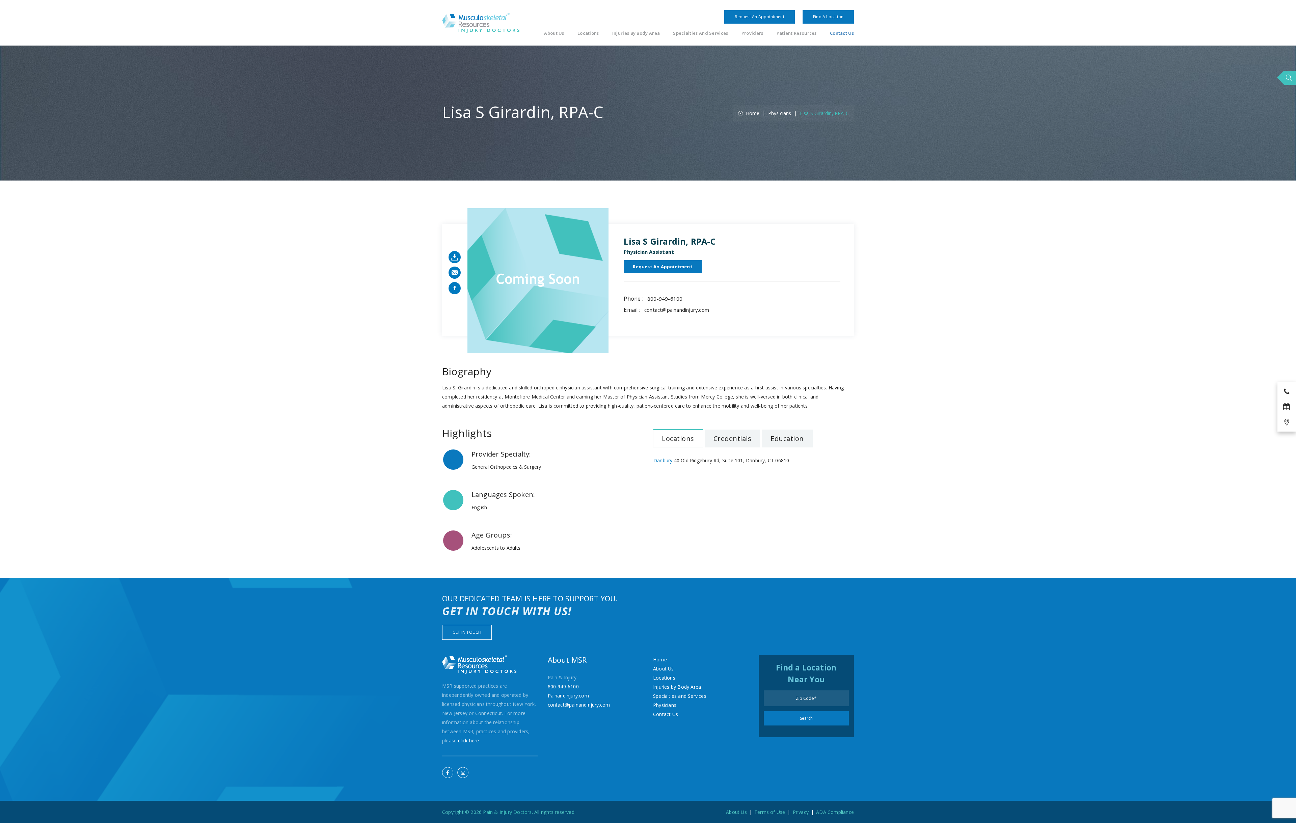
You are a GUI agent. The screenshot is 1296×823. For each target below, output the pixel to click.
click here (468, 740)
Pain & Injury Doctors (507, 812)
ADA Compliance (835, 812)
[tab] (678, 438)
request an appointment (662, 267)
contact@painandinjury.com (676, 309)
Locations (588, 33)
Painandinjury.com (568, 695)
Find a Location (828, 17)
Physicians (664, 705)
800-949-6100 (664, 298)
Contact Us (842, 33)
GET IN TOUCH (467, 632)
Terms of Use (769, 812)
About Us (554, 33)
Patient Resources (797, 33)
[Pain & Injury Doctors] (480, 23)
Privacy (801, 812)
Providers (752, 33)
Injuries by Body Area (636, 33)
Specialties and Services (700, 33)
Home (751, 113)
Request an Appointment (759, 17)
